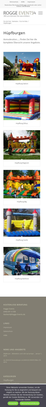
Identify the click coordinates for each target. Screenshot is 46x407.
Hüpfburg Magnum (22, 163)
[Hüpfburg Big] (21, 184)
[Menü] (39, 13)
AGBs (23, 2)
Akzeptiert (13, 403)
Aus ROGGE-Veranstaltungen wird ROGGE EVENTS (19, 360)
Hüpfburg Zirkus (22, 123)
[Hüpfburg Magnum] (21, 145)
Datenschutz (14, 2)
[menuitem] (14, 1)
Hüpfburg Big (22, 202)
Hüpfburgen (8, 380)
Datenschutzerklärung (29, 403)
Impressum (31, 2)
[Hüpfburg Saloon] (21, 66)
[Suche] (33, 13)
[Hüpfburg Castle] (21, 223)
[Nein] (43, 395)
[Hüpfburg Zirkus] (21, 105)
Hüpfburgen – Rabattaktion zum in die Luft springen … (19, 353)
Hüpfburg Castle (22, 240)
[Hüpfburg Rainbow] (21, 261)
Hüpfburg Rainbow (22, 279)
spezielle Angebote (11, 383)
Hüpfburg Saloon (22, 83)
